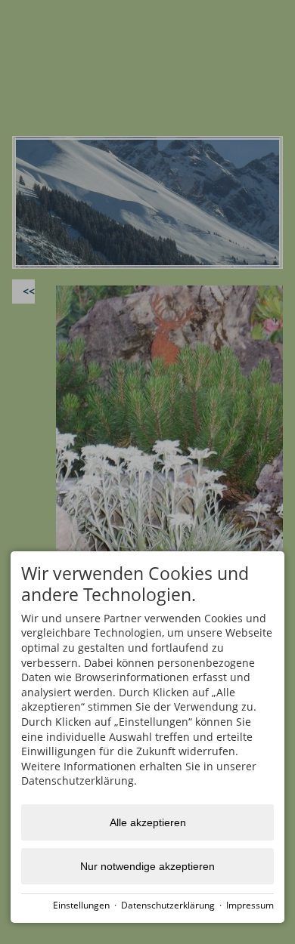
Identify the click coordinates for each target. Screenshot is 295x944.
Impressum (250, 905)
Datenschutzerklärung (168, 905)
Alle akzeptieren (148, 822)
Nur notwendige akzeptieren (147, 866)
